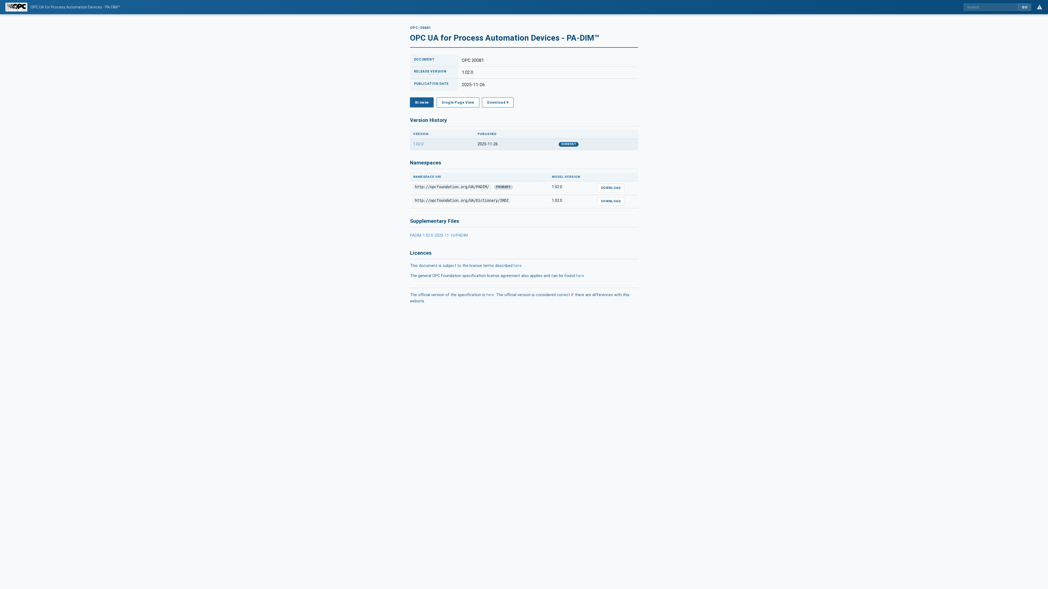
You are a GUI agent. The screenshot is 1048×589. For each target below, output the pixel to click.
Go (1024, 7)
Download (611, 188)
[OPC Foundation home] (16, 7)
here (518, 265)
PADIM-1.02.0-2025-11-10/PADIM (439, 235)
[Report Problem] (1040, 7)
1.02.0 (418, 144)
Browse (422, 102)
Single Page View (458, 102)
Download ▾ (497, 102)
